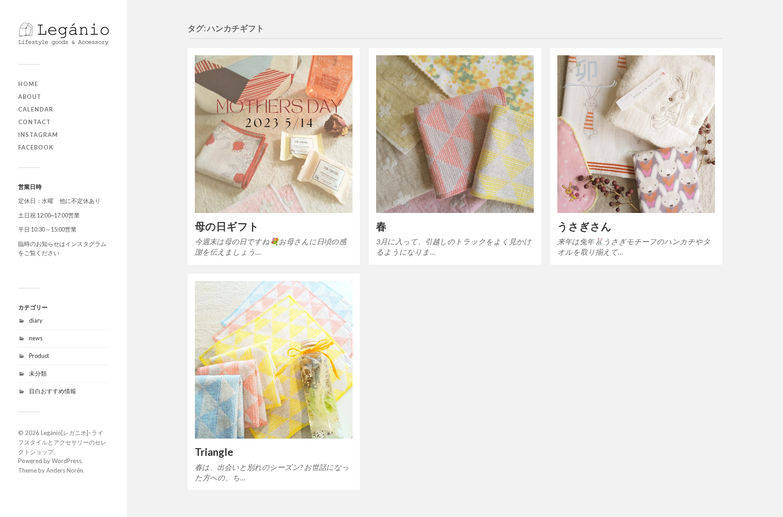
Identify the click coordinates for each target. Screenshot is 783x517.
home (28, 83)
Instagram (38, 134)
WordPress (67, 460)
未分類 (38, 373)
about (29, 96)
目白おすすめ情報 (52, 391)
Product (39, 355)
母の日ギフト (227, 226)
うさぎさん (584, 226)
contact (34, 122)
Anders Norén (64, 470)
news (36, 338)
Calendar (35, 109)
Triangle (214, 452)
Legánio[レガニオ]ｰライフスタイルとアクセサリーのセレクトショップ (62, 442)
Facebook (35, 147)
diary (36, 320)
